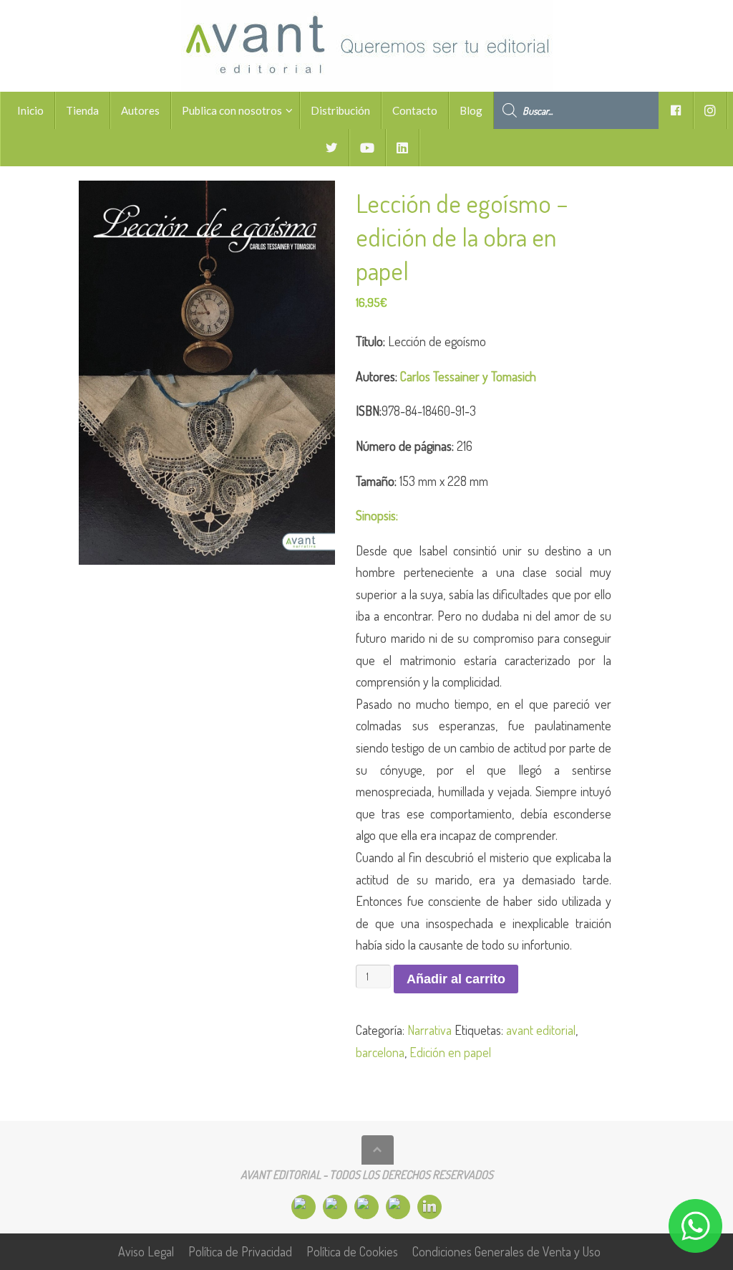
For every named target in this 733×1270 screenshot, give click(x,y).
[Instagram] (335, 1207)
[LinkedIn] (429, 1207)
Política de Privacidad (240, 1251)
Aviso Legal (146, 1251)
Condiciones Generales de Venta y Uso (506, 1251)
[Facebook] (303, 1207)
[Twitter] (366, 1207)
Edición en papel (450, 1052)
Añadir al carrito (456, 979)
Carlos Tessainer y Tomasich (468, 376)
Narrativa (429, 1030)
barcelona (380, 1052)
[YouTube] (398, 1207)
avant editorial (541, 1030)
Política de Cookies (352, 1251)
